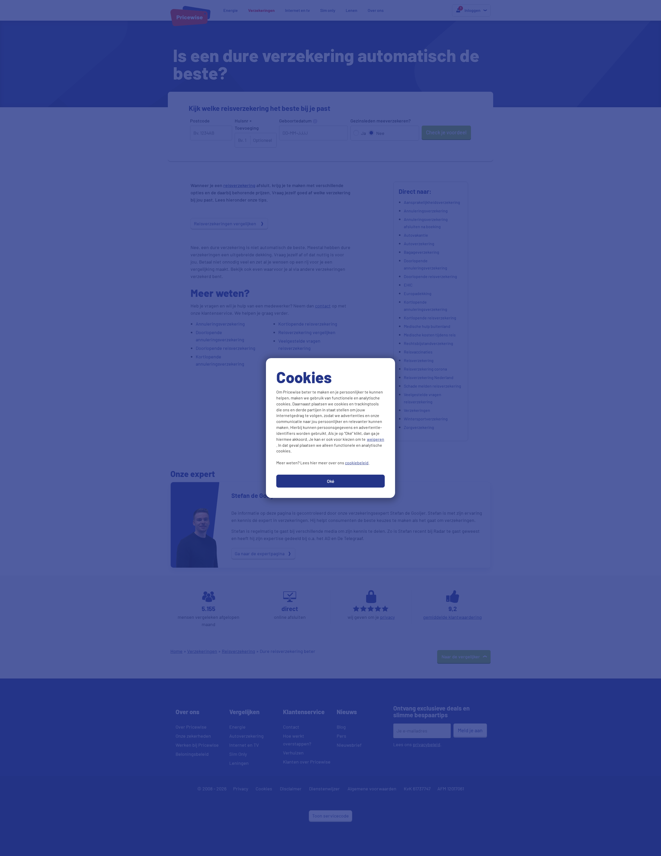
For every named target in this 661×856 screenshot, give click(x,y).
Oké (330, 481)
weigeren (375, 439)
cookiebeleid (356, 462)
